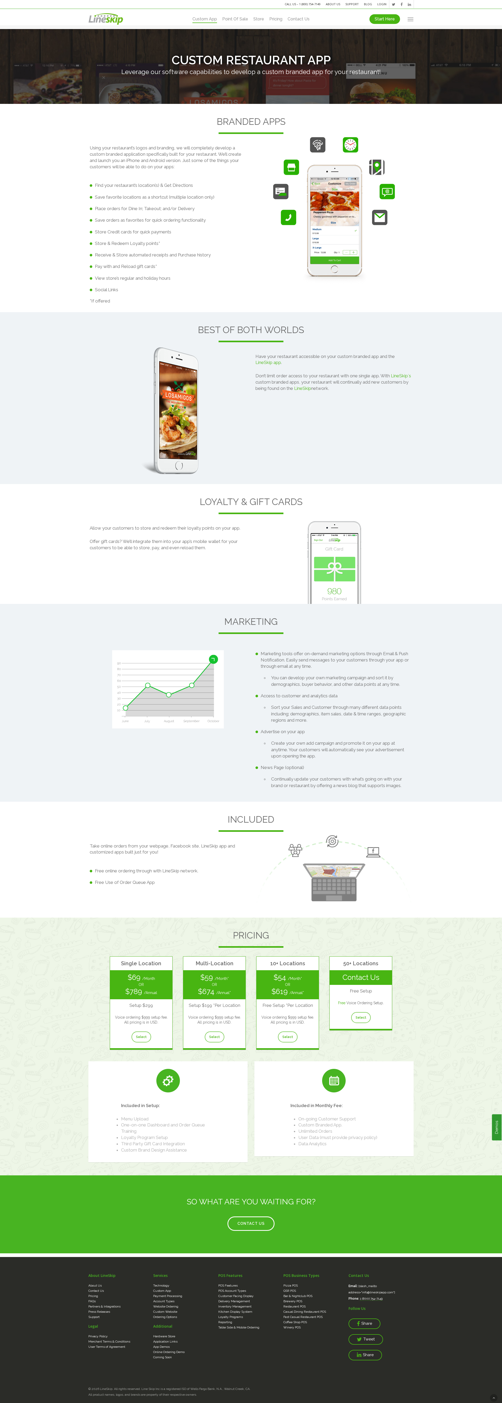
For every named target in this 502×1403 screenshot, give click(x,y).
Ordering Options (165, 1316)
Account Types (163, 1301)
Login (381, 4)
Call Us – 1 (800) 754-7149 (303, 4)
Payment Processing (167, 1296)
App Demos (161, 1346)
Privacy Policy (98, 1336)
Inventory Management (235, 1306)
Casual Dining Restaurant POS (304, 1311)
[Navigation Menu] (411, 19)
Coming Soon (162, 1357)
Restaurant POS (294, 1306)
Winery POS (292, 1327)
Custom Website (165, 1311)
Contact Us (299, 19)
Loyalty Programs (230, 1316)
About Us (333, 4)
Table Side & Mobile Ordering (238, 1327)
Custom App (204, 19)
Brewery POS (292, 1301)
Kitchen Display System (235, 1311)
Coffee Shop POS (295, 1322)
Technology (161, 1285)
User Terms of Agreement (106, 1346)
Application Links (165, 1341)
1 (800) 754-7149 (371, 1298)
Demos (496, 1127)
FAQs (92, 1301)
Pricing (275, 19)
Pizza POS (290, 1285)
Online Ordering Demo (169, 1352)
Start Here (385, 19)
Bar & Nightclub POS (297, 1296)
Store (258, 19)
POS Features (228, 1285)
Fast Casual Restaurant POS (303, 1316)
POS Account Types (232, 1290)
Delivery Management (234, 1301)
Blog (368, 4)
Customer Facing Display (236, 1296)
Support (352, 4)
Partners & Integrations (104, 1306)
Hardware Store (164, 1336)
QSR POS (289, 1290)
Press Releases (99, 1311)
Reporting (225, 1322)
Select (141, 1037)
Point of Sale (235, 19)
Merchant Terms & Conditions (109, 1341)
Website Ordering (165, 1306)
